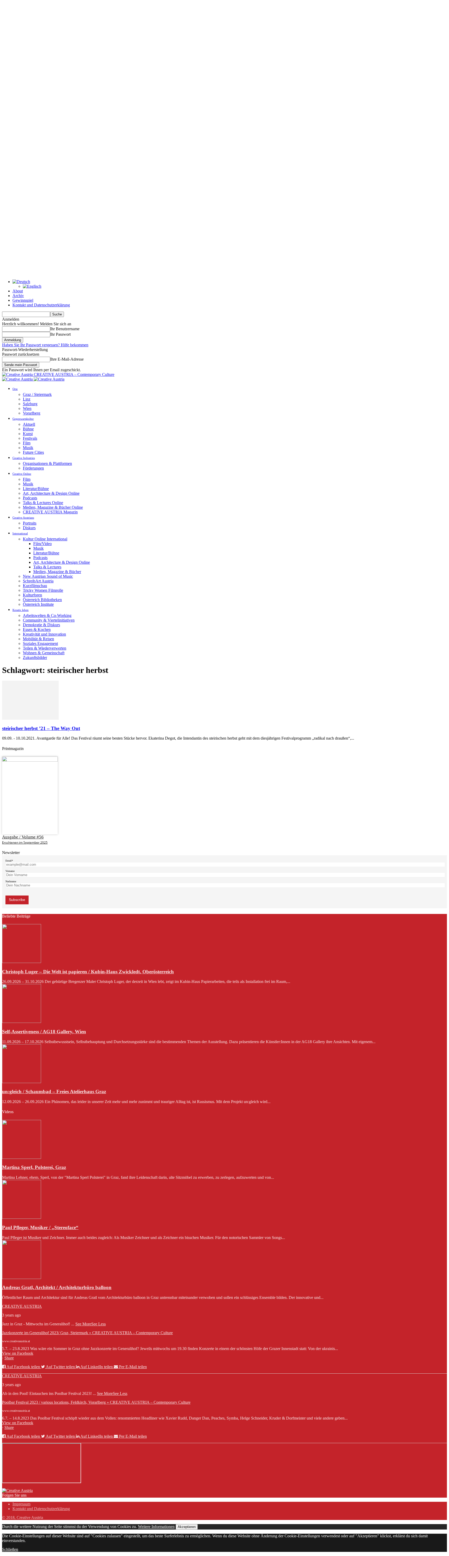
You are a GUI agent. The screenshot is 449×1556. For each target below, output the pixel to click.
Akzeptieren (187, 1527)
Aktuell (29, 424)
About (17, 291)
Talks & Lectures (47, 567)
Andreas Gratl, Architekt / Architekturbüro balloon (56, 1287)
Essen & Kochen (37, 629)
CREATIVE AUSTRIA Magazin (50, 512)
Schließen (10, 1549)
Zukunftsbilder (35, 657)
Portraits (29, 523)
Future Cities (33, 452)
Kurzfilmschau (35, 585)
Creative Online (21, 473)
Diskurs (29, 528)
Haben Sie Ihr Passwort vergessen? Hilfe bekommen (45, 345)
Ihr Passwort (60, 334)
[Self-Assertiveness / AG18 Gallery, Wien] (21, 1021)
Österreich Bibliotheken (42, 599)
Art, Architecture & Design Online (51, 493)
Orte (15, 388)
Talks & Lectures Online (43, 502)
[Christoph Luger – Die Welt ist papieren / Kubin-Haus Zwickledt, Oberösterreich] (21, 961)
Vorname (10, 871)
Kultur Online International (45, 539)
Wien (27, 408)
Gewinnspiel (22, 300)
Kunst (28, 433)
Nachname (10, 881)
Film (26, 443)
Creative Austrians (23, 517)
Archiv (18, 295)
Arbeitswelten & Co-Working (47, 615)
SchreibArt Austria (38, 581)
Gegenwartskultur (23, 418)
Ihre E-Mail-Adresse (67, 359)
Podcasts (30, 498)
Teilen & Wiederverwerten (44, 648)
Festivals (30, 438)
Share (9, 1358)
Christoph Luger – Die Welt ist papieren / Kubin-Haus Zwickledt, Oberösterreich (88, 971)
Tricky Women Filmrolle (43, 590)
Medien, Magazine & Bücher (57, 571)
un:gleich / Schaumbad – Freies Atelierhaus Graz (54, 1091)
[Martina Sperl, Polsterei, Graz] (21, 1157)
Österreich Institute (38, 604)
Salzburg (30, 404)
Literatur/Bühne (36, 488)
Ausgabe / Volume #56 (23, 837)
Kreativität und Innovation (44, 634)
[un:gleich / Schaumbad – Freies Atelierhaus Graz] (21, 1081)
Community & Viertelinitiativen (49, 620)
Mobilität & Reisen (38, 639)
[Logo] (18, 379)
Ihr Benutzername (65, 329)
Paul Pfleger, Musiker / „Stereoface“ (40, 1227)
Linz (26, 399)
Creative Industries (23, 457)
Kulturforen (32, 595)
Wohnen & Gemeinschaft (43, 653)
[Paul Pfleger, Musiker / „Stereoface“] (21, 1217)
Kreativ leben (20, 609)
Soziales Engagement (40, 643)
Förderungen (33, 468)
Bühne (28, 429)
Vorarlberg (31, 413)
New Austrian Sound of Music (48, 576)
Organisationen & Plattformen (47, 463)
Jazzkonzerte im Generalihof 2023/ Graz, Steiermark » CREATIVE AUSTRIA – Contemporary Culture (87, 1333)
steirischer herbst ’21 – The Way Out (41, 728)
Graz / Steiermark (37, 394)
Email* (9, 860)
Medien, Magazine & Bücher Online (53, 507)
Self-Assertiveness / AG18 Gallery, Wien (44, 1031)
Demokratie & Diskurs (41, 625)
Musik (28, 447)
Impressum (21, 1504)
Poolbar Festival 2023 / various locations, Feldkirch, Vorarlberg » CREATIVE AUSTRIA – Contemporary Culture (96, 1402)
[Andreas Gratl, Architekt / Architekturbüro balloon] (21, 1277)
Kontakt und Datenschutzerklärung (41, 305)
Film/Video (42, 543)
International (20, 533)
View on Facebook (17, 1353)
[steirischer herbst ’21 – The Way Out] (30, 718)
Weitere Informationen (156, 1526)
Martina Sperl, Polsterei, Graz (34, 1167)
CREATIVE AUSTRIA (22, 1306)
